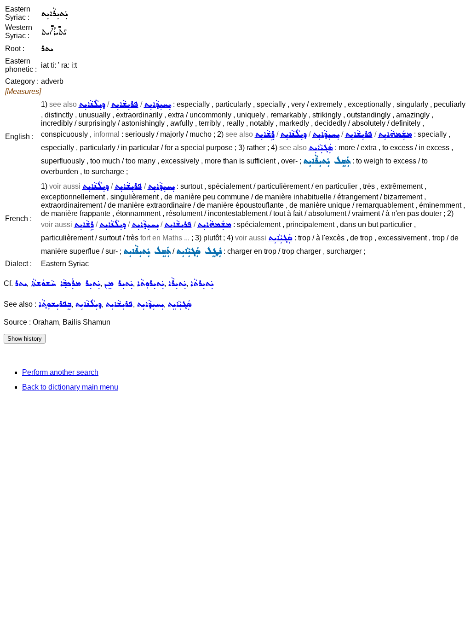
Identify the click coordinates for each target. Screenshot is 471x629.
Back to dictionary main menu (70, 387)
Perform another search (60, 372)
